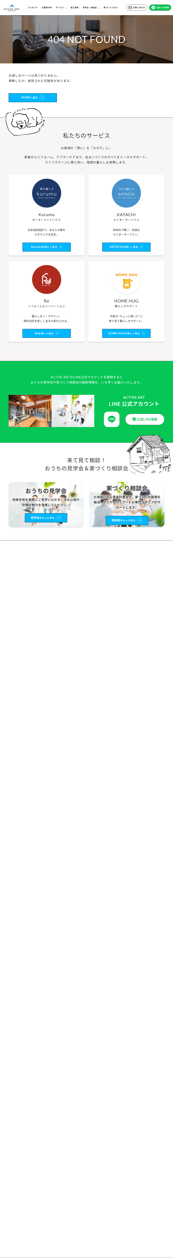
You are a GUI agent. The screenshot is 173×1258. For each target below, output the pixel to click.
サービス (60, 7)
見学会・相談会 (90, 7)
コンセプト (33, 7)
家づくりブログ (111, 7)
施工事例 (75, 7)
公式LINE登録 (162, 7)
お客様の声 (47, 7)
